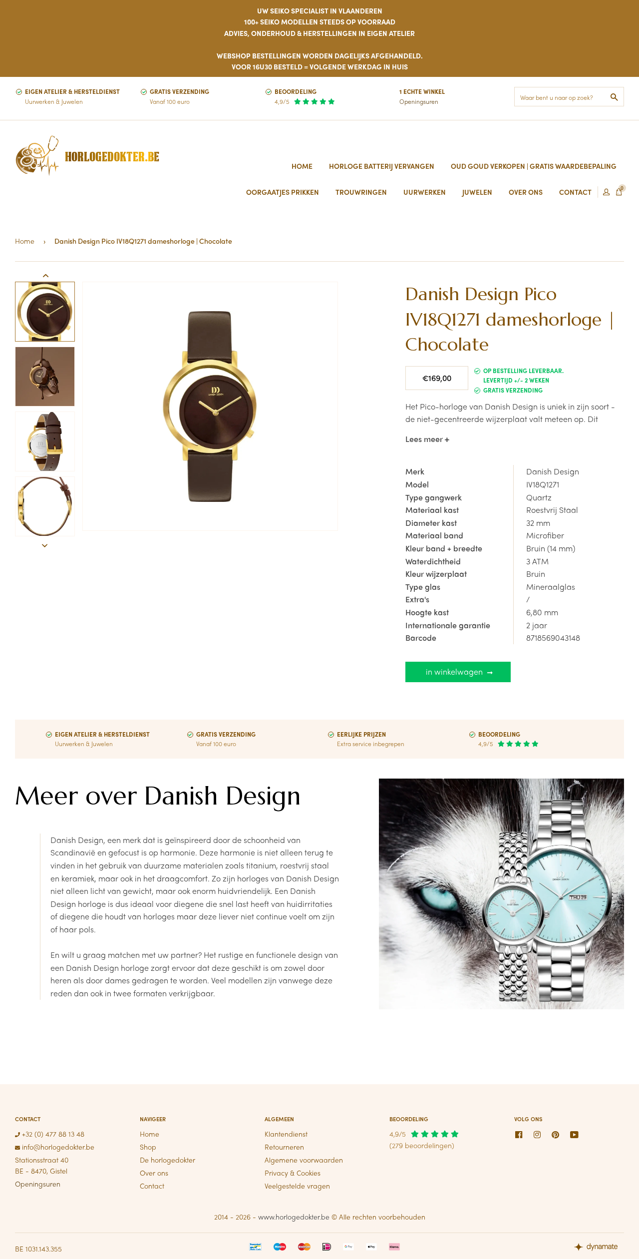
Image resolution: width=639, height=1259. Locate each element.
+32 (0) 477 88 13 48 (52, 1134)
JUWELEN (477, 192)
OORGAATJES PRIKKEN (282, 192)
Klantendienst (286, 1134)
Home (302, 166)
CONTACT (575, 192)
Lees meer (425, 438)
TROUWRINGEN (361, 192)
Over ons (154, 1173)
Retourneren (284, 1147)
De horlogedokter (167, 1160)
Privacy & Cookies (292, 1173)
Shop (148, 1147)
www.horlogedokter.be (293, 1217)
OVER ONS (526, 192)
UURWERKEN (424, 192)
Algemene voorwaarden (304, 1160)
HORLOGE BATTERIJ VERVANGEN (381, 166)
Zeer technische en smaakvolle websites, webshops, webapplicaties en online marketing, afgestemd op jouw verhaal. (599, 1248)
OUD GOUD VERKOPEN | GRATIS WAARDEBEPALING (534, 166)
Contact (152, 1186)
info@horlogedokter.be (57, 1147)
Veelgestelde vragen (297, 1186)
